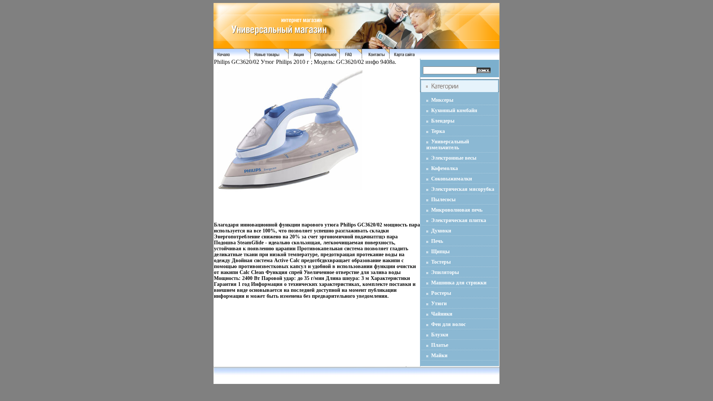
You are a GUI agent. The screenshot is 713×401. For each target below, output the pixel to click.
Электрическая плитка (458, 220)
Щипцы (440, 251)
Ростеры (441, 293)
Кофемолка (444, 168)
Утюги (439, 303)
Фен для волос (448, 324)
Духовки (441, 231)
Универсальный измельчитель (447, 144)
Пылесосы (443, 199)
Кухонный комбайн (454, 110)
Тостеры (441, 262)
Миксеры (442, 100)
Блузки (439, 335)
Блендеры (443, 121)
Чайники (441, 314)
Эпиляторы (445, 272)
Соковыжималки (451, 179)
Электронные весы (453, 158)
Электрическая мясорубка (462, 189)
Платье (439, 345)
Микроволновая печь (456, 210)
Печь (437, 241)
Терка (438, 131)
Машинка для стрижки (458, 283)
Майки (439, 355)
